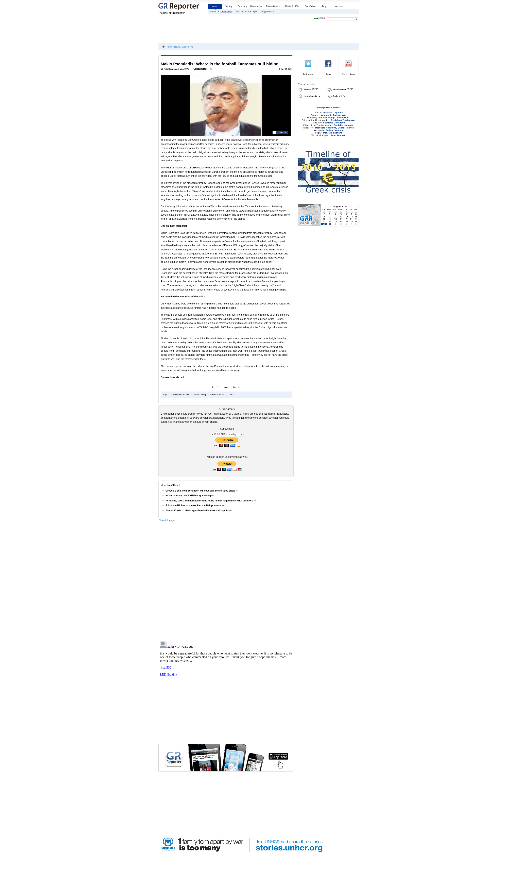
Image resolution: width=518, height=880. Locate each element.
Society (228, 6)
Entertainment (273, 6)
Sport (255, 11)
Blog (324, 6)
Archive (339, 6)
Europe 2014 (242, 11)
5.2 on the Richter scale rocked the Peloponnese (194, 505)
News (215, 6)
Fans (328, 74)
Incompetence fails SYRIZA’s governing (188, 495)
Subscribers (348, 74)
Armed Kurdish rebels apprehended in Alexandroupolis (197, 510)
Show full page (166, 520)
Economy (242, 6)
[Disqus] (226, 581)
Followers (308, 74)
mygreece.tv (268, 11)
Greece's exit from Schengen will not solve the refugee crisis (201, 490)
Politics (213, 11)
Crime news (226, 11)
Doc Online (310, 6)
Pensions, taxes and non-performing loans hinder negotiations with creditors (210, 500)
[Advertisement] (232, 33)
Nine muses (256, 6)
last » (236, 387)
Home (169, 47)
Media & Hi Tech (293, 6)
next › (226, 387)
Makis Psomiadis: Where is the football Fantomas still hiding (219, 64)
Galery (282, 132)
